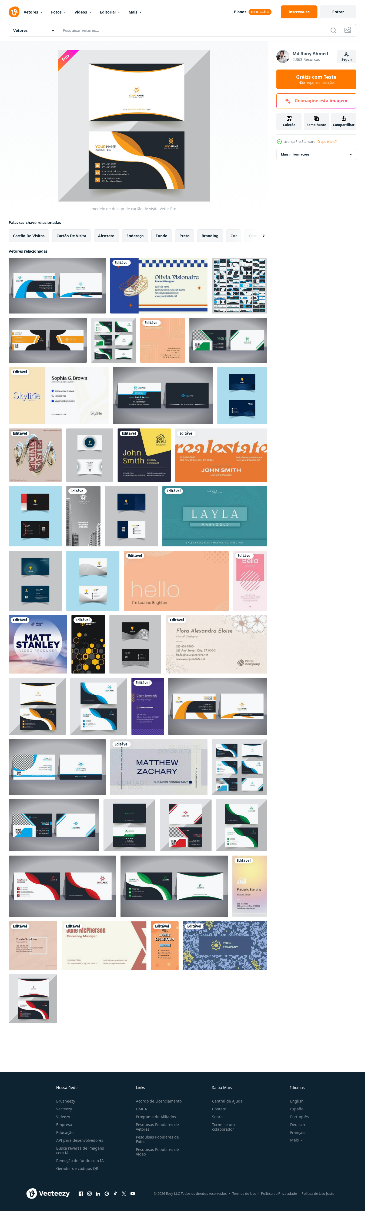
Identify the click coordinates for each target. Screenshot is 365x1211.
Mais (133, 12)
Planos (240, 11)
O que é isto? (327, 141)
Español (297, 1108)
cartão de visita (71, 235)
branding (210, 235)
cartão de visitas (29, 235)
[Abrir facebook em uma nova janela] (81, 1193)
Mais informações (295, 154)
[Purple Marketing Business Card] (147, 706)
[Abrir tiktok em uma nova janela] (115, 1193)
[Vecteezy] (14, 11)
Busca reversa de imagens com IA (80, 1150)
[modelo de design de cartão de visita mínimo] (129, 825)
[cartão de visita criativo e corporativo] (57, 286)
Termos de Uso (244, 1193)
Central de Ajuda (227, 1101)
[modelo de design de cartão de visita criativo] (57, 767)
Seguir (346, 59)
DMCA (141, 1108)
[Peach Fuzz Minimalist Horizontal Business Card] (104, 945)
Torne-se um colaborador (223, 1127)
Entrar (338, 11)
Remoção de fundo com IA (80, 1160)
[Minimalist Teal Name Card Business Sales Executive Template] (214, 516)
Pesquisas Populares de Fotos (157, 1139)
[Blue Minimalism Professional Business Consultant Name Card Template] (158, 767)
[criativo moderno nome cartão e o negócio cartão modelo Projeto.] (242, 395)
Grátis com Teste (316, 79)
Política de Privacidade (279, 1193)
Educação (64, 1132)
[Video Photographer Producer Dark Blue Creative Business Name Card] (38, 644)
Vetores (31, 12)
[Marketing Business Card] (59, 395)
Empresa (64, 1124)
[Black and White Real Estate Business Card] (83, 516)
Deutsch (297, 1124)
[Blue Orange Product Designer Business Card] (158, 286)
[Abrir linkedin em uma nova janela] (98, 1193)
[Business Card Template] (35, 455)
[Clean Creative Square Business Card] (162, 340)
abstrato (106, 235)
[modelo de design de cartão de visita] (48, 340)
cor (233, 235)
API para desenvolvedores (79, 1140)
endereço (135, 235)
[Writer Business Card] (165, 945)
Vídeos (81, 12)
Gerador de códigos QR (77, 1168)
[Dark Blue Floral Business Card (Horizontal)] (225, 945)
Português (299, 1116)
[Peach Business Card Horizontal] (176, 581)
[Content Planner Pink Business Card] (250, 581)
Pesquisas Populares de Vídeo (157, 1152)
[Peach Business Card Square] (33, 945)
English (297, 1101)
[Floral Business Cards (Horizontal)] (216, 644)
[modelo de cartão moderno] (113, 340)
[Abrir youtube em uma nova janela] (132, 1193)
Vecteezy (64, 1108)
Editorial (108, 12)
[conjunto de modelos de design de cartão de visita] (239, 286)
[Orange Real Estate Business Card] (221, 455)
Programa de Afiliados (156, 1116)
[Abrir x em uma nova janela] (124, 1193)
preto (184, 235)
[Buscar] (333, 30)
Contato (219, 1108)
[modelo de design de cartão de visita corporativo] (62, 886)
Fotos (56, 12)
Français (297, 1132)
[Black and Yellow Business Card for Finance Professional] (88, 644)
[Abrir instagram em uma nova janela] (89, 1193)
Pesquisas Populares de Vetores (157, 1127)
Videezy (63, 1116)
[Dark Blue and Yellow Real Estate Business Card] (144, 455)
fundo (162, 235)
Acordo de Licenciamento (159, 1101)
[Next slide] (259, 235)
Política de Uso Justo (318, 1193)
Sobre (217, 1116)
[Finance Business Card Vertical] (249, 886)
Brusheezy (65, 1101)
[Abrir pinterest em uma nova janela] (107, 1193)
